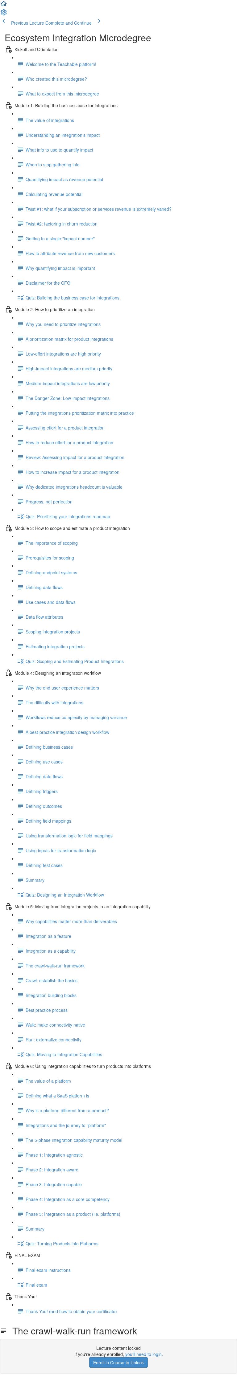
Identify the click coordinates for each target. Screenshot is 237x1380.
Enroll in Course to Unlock (118, 1362)
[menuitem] (3, 14)
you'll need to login (143, 1354)
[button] (3, 5)
